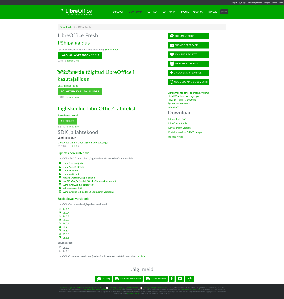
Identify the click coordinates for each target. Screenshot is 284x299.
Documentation (184, 35)
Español (259, 3)
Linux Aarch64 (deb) (73, 163)
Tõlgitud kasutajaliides (80, 91)
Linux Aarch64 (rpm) (73, 167)
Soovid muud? (112, 50)
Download (135, 12)
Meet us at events (186, 63)
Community (169, 12)
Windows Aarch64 (72, 188)
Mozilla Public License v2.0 (190, 290)
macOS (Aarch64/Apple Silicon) (79, 178)
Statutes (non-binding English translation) (123, 288)
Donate (212, 12)
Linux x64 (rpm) (71, 174)
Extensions (173, 107)
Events (185, 12)
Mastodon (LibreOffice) (130, 279)
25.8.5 (66, 238)
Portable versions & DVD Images (185, 132)
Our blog (105, 279)
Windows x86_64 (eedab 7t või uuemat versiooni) (88, 192)
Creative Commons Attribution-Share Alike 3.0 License (101, 290)
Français (267, 3)
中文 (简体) (243, 3)
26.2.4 (66, 213)
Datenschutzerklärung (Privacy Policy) (91, 288)
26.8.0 (66, 248)
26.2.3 (66, 216)
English (234, 3)
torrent (70, 61)
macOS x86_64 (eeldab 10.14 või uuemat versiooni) (89, 181)
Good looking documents (191, 81)
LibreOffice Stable (177, 123)
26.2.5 (66, 209)
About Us (198, 12)
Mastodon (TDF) (158, 279)
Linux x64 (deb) (70, 170)
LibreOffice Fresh (177, 119)
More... (281, 3)
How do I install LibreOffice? (182, 100)
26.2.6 (66, 251)
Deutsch (251, 3)
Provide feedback (186, 45)
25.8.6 (66, 234)
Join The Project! (186, 54)
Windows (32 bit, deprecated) (78, 185)
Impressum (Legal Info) (68, 288)
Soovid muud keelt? (68, 86)
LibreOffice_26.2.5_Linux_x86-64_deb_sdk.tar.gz (83, 143)
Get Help (152, 12)
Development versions (179, 128)
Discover (118, 12)
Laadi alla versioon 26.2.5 (80, 55)
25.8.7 (66, 230)
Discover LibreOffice (187, 72)
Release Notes (175, 137)
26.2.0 (66, 227)
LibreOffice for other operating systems (188, 93)
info (77, 61)
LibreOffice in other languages (183, 96)
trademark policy (133, 293)
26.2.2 (66, 220)
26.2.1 (66, 223)
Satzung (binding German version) (155, 288)
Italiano (274, 3)
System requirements (179, 103)
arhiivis (141, 256)
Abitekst (67, 121)
